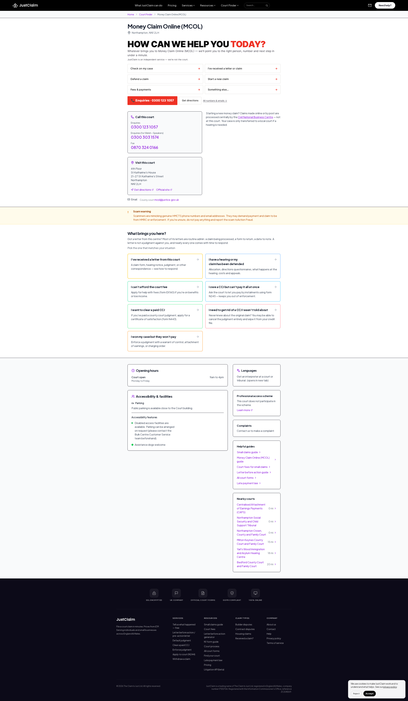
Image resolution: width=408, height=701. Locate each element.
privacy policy (390, 687)
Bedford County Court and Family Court (255, 564)
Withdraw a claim (181, 658)
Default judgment (182, 640)
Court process (211, 646)
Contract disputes (245, 629)
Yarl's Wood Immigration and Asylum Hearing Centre (255, 553)
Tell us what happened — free (184, 626)
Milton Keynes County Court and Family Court (255, 541)
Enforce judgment (182, 649)
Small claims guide (247, 452)
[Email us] (370, 5)
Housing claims (243, 633)
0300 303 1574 (145, 137)
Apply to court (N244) (184, 654)
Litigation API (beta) (214, 669)
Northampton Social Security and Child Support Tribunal (255, 521)
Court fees (209, 629)
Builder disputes (243, 624)
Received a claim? (244, 638)
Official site (163, 189)
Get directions (190, 100)
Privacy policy (274, 638)
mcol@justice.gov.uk (166, 199)
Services (187, 5)
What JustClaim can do (148, 5)
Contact (271, 629)
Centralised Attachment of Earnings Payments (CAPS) (255, 508)
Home (130, 14)
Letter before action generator (214, 635)
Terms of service (275, 642)
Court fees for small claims (252, 467)
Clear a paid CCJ (181, 645)
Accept (370, 693)
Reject (356, 693)
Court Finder (228, 5)
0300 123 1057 (144, 126)
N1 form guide (211, 641)
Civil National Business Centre (255, 117)
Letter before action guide (252, 472)
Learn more (243, 410)
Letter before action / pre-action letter (184, 634)
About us (271, 624)
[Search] (266, 5)
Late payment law (247, 483)
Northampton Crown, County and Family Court (255, 532)
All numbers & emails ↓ (215, 100)
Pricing (172, 5)
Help (269, 633)
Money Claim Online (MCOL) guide (253, 459)
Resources (206, 5)
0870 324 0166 (144, 147)
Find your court (212, 655)
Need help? (385, 5)
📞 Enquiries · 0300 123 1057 (152, 100)
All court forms (245, 477)
